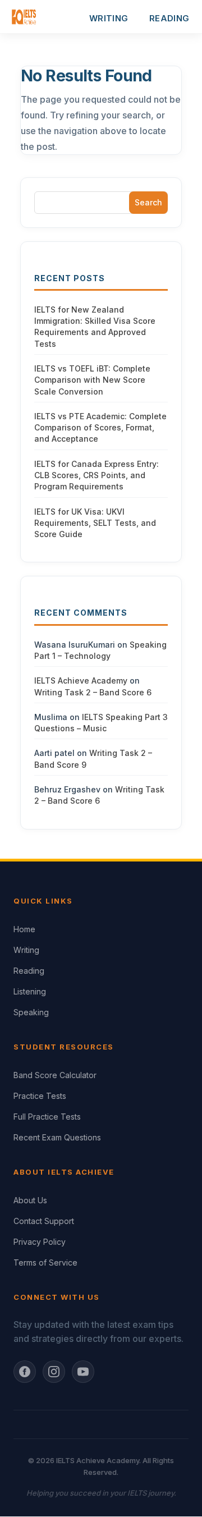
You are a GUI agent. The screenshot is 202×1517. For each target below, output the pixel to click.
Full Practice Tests (47, 1116)
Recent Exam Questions (57, 1137)
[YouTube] (83, 1371)
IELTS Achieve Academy (80, 680)
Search (148, 202)
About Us (30, 1200)
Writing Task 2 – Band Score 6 (93, 692)
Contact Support (43, 1221)
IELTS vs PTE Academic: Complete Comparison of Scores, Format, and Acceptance (100, 427)
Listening (29, 991)
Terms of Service (45, 1262)
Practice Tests (39, 1096)
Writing (26, 950)
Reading (28, 970)
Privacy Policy (39, 1241)
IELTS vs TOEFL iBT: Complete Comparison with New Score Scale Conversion (92, 380)
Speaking (31, 1012)
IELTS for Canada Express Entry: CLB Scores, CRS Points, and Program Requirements (96, 475)
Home (24, 929)
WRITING (108, 18)
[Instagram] (54, 1371)
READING (169, 18)
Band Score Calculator (55, 1075)
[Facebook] (24, 1371)
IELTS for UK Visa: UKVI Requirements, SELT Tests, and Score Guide (95, 523)
